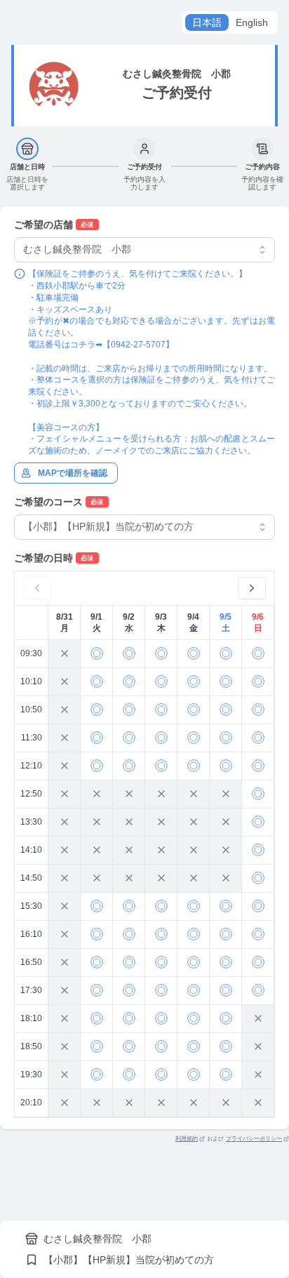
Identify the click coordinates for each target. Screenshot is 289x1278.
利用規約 (186, 1139)
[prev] (37, 588)
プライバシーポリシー (254, 1139)
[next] (252, 588)
